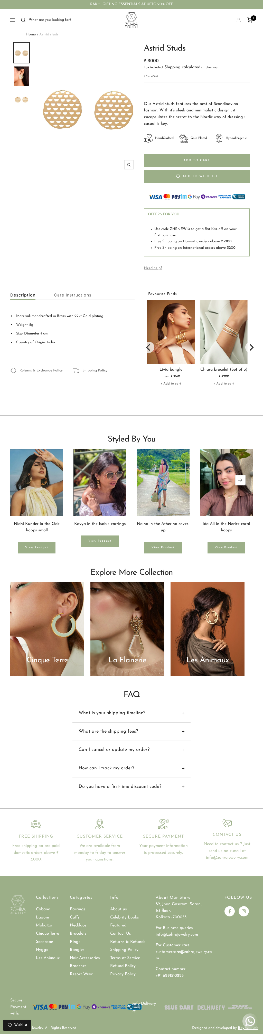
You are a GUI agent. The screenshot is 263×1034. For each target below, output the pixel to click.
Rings (75, 942)
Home (31, 34)
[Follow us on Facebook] (229, 911)
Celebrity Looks (124, 917)
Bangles (77, 950)
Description (22, 295)
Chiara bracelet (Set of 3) (223, 370)
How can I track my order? (106, 768)
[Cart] (250, 20)
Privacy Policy (123, 974)
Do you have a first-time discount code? (120, 786)
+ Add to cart (171, 383)
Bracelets (78, 934)
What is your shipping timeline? (112, 713)
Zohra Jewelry (32, 1028)
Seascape (44, 942)
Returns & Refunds (127, 942)
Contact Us (120, 934)
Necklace (78, 925)
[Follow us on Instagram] (244, 911)
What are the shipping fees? (108, 731)
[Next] (251, 347)
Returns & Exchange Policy (41, 370)
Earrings (78, 909)
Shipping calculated (182, 67)
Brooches (78, 966)
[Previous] (148, 347)
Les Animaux (48, 958)
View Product (36, 547)
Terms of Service (125, 958)
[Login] (239, 20)
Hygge (42, 950)
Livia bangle (170, 370)
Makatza (44, 925)
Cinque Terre (47, 934)
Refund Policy (123, 966)
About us (118, 909)
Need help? (153, 268)
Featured (118, 925)
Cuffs (75, 917)
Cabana (43, 909)
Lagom (42, 917)
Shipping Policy (94, 370)
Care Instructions (72, 295)
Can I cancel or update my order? (114, 750)
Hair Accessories (85, 958)
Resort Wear (81, 974)
